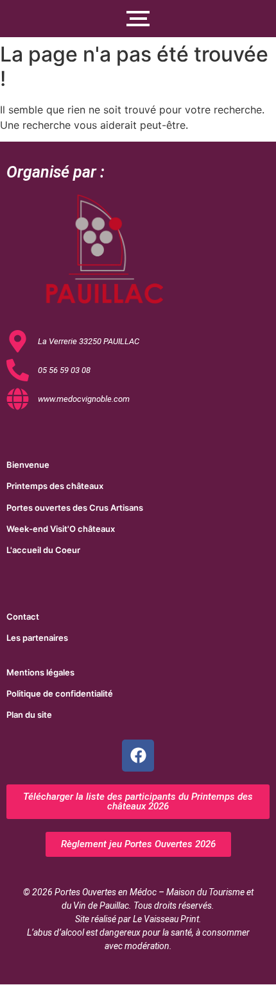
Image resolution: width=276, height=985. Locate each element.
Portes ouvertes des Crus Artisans (74, 507)
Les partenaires (37, 637)
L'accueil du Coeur (43, 550)
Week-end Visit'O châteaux (60, 529)
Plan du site (29, 714)
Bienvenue (27, 464)
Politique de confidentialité (59, 693)
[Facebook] (138, 756)
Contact (22, 616)
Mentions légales (40, 672)
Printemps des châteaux (54, 486)
